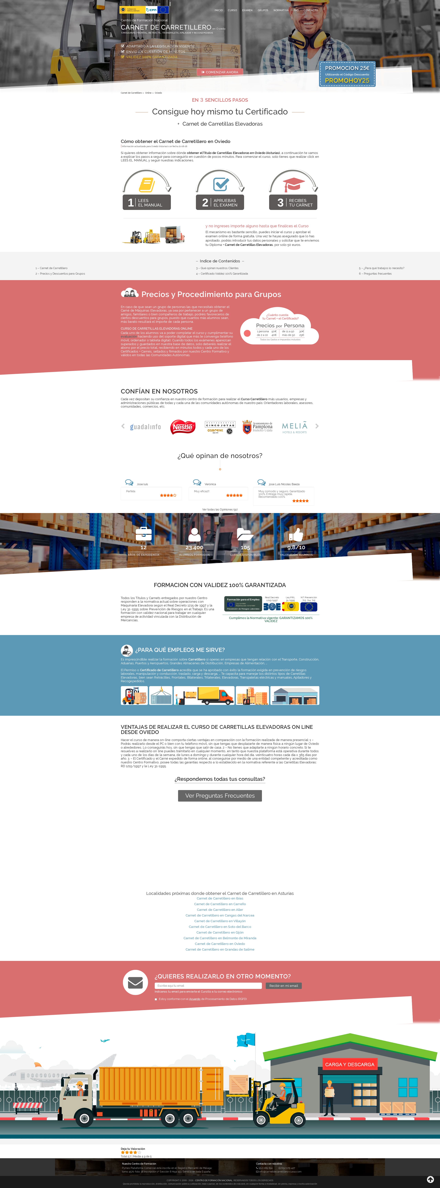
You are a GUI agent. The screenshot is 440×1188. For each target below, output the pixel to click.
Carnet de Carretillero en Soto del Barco (220, 927)
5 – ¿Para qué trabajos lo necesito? (381, 268)
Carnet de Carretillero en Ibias (220, 898)
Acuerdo (195, 999)
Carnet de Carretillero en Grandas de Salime (220, 949)
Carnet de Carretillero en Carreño (220, 904)
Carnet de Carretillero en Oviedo (220, 944)
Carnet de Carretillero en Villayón (220, 921)
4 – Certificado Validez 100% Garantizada (222, 273)
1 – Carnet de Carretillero (52, 268)
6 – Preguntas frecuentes (375, 273)
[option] (145, 428)
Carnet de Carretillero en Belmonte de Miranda (220, 938)
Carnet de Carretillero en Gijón (220, 932)
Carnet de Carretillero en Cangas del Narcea (220, 915)
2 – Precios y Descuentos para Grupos (60, 273)
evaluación (129, 336)
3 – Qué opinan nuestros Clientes (217, 268)
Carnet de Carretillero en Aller (220, 910)
